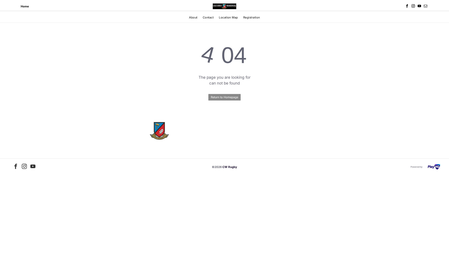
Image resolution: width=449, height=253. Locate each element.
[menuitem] (193, 17)
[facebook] (407, 6)
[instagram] (413, 6)
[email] (425, 6)
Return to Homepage (224, 97)
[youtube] (419, 6)
